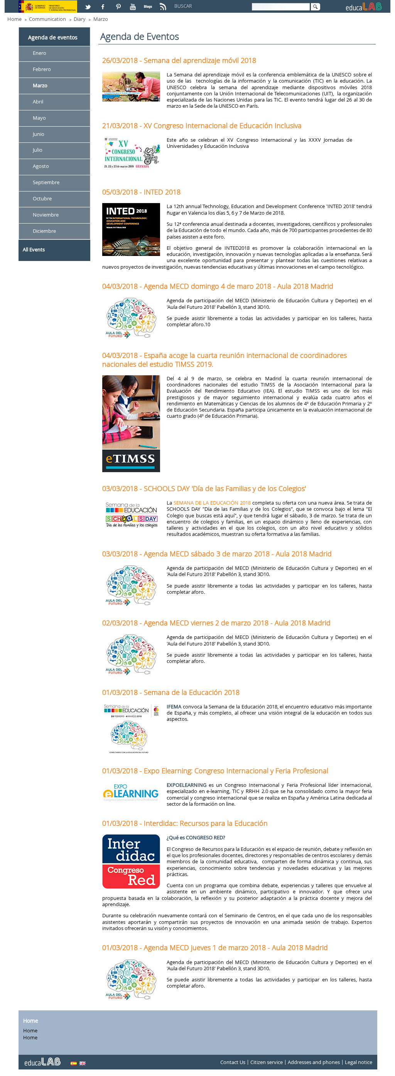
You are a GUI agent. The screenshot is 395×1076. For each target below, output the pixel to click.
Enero (39, 52)
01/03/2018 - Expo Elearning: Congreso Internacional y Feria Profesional (215, 770)
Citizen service (266, 1062)
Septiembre (46, 182)
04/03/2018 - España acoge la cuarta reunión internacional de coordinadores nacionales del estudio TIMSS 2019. (224, 359)
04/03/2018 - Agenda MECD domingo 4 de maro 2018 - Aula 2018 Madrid (217, 286)
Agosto (41, 166)
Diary (80, 18)
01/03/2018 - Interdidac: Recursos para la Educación (185, 823)
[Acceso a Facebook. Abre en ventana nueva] (104, 3)
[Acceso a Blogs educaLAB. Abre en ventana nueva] (149, 3)
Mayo (39, 117)
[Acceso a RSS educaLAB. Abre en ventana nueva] (164, 3)
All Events (34, 249)
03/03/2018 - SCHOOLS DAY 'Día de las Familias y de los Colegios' (204, 488)
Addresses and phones (314, 1062)
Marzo (100, 18)
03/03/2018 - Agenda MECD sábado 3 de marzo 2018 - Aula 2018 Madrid (217, 553)
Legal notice (358, 1062)
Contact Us (232, 1062)
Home (14, 18)
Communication (47, 18)
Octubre (42, 198)
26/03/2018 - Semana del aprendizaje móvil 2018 (179, 60)
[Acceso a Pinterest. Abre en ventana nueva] (119, 3)
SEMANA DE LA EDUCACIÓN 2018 (212, 502)
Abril (38, 101)
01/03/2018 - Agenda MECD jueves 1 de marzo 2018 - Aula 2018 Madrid (215, 947)
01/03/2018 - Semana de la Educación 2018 (171, 692)
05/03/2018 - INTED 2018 (141, 192)
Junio (38, 133)
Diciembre (44, 230)
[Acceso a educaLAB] (42, 1058)
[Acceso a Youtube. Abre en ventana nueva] (134, 3)
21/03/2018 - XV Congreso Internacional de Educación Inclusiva (202, 125)
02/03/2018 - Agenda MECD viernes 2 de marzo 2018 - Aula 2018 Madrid (216, 622)
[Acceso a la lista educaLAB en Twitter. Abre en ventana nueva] (89, 3)
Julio (37, 150)
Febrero (42, 69)
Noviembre (46, 214)
